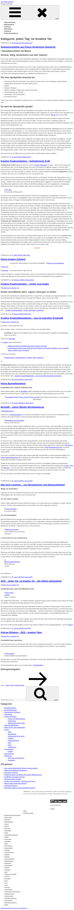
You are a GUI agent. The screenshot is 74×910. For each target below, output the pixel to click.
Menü (57, 18)
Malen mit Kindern (10, 22)
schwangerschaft (13, 740)
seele (5, 872)
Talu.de (53, 115)
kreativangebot (8, 848)
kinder (6, 843)
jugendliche (7, 841)
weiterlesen (24, 310)
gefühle (6, 837)
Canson (66, 465)
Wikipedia (12, 339)
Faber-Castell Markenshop (9, 457)
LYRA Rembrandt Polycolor (53, 447)
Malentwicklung (9, 24)
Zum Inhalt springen (7, 2)
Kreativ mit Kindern (10, 716)
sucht (9, 743)
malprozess (7, 863)
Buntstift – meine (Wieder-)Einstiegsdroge (22, 407)
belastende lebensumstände (12, 815)
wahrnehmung (9, 753)
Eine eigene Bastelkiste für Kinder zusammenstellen (21, 768)
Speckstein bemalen (10, 785)
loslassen (7, 854)
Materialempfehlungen (11, 725)
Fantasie (29, 357)
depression (7, 828)
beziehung (7, 819)
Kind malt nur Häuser (11, 772)
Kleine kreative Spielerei (13, 259)
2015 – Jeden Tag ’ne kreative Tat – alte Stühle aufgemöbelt (31, 581)
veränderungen (8, 896)
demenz (6, 826)
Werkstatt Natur (38, 665)
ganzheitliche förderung (11, 835)
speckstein (7, 878)
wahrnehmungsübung (10, 902)
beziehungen (12, 734)
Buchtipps (7, 26)
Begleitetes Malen (10, 708)
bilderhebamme (8, 822)
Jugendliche (8, 714)
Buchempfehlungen (10, 710)
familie (6, 832)
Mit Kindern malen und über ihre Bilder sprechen (19, 788)
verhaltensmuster (9, 894)
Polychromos (68, 445)
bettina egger (8, 817)
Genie (34, 357)
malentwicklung (8, 861)
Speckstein (11, 760)
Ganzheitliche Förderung (12, 712)
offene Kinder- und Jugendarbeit (14, 727)
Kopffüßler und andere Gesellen (14, 777)
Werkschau (8, 756)
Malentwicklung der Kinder (16, 723)
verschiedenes (9, 749)
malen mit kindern (9, 859)
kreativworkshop (9, 852)
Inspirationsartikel (15, 414)
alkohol (52, 808)
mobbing (11, 738)
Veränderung (12, 747)
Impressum (7, 31)
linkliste (10, 751)
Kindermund (12, 721)
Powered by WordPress (20, 908)
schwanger (7, 870)
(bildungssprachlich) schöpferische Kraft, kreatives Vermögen (27, 346)
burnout (6, 824)
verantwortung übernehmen (12, 891)
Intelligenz (40, 357)
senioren (6, 876)
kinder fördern (8, 846)
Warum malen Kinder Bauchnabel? (15, 783)
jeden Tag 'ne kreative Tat (16, 758)
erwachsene (7, 830)
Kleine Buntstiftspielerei (13, 383)
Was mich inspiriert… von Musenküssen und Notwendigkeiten (33, 485)
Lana (71, 465)
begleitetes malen (28, 813)
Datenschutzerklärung (11, 33)
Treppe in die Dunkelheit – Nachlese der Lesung (19, 781)
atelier (25, 811)
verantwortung (8, 889)
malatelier (7, 856)
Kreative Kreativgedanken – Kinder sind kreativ (25, 284)
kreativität (7, 850)
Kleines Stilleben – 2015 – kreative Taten (21, 632)
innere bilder (7, 839)
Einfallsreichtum (9, 357)
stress (6, 880)
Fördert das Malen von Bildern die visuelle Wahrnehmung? (23, 775)
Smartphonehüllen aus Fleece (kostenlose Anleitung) (28, 47)
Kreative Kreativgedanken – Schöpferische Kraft (25, 161)
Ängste (6, 904)
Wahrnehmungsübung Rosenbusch (15, 770)
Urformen (7, 887)
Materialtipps (8, 29)
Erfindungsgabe (20, 357)
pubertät (6, 867)
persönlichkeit (8, 865)
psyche (6, 729)
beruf (9, 732)
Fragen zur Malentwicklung (16, 719)
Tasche (70, 625)
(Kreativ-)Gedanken (40, 165)
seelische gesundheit (10, 874)
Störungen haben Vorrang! (12, 779)
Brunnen (6, 468)
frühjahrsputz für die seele (16, 736)
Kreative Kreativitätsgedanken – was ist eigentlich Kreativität (32, 318)
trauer (10, 745)
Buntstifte (24, 391)
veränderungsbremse (10, 898)
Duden (5, 342)
